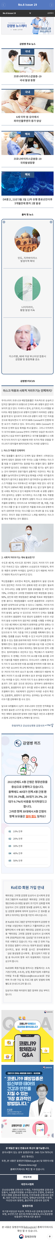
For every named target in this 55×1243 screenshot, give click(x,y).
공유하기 (50, 13)
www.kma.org (28, 1165)
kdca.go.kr (33, 1161)
